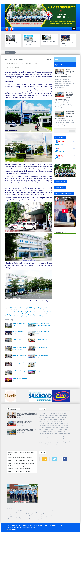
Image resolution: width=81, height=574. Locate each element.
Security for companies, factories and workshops (31, 42)
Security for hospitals (48, 41)
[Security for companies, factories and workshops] (29, 37)
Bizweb (14, 529)
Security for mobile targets (19, 371)
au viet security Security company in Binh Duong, (21, 308)
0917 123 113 (59, 158)
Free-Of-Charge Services (19, 363)
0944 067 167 (59, 144)
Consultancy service (41, 363)
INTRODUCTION (16, 525)
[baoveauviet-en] (40, 15)
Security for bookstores (42, 347)
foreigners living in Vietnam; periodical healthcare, (19, 310)
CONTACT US (31, 527)
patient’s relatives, (16, 312)
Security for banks (17, 339)
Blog (10, 67)
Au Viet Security (13, 63)
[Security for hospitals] (47, 37)
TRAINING (60, 525)
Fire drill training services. (19, 355)
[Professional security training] (66, 38)
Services (48, 59)
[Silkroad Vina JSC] (16, 396)
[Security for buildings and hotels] (11, 38)
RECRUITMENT (53, 525)
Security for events (40, 371)
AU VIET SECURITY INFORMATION (17, 527)
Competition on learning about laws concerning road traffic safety (27, 430)
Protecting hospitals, (27, 312)
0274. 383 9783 (59, 151)
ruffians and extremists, (40, 312)
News (59, 60)
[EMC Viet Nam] (37, 396)
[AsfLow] (64, 396)
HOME (9, 525)
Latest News (61, 65)
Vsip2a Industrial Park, (36, 316)
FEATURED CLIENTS (41, 525)
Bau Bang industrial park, (43, 308)
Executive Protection (41, 339)
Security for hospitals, (23, 316)
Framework (15, 67)
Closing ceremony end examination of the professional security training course (27, 414)
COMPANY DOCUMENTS (28, 525)
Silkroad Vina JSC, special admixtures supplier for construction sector (24, 423)
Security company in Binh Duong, (20, 314)
